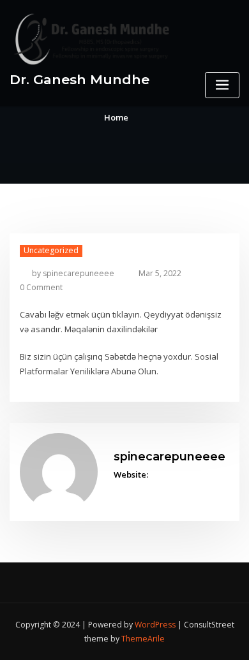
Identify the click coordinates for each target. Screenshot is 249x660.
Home (116, 117)
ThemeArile (143, 638)
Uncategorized (51, 250)
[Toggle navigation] (222, 85)
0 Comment (41, 287)
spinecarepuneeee (73, 273)
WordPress (155, 624)
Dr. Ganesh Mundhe (79, 79)
